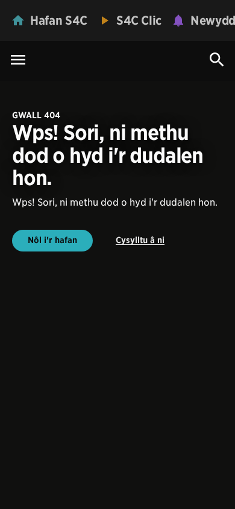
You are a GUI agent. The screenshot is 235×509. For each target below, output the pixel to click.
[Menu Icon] (18, 60)
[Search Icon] (217, 59)
